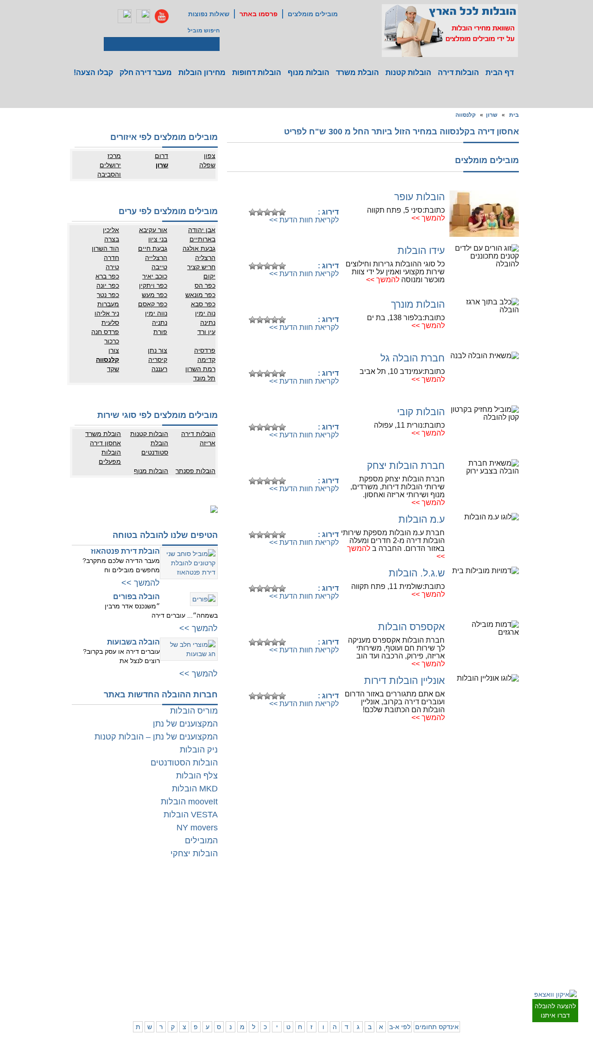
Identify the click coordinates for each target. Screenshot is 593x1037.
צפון (209, 155)
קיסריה (157, 359)
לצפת (365, 977)
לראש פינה (359, 987)
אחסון (127, 940)
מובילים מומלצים (313, 14)
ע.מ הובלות (421, 519)
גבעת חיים (152, 248)
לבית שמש (479, 977)
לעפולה (363, 950)
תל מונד (204, 378)
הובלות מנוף (308, 72)
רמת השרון (200, 369)
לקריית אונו (478, 943)
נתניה (159, 322)
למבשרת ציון (513, 996)
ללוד (285, 906)
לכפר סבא (360, 906)
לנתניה (401, 896)
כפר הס (205, 285)
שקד (113, 369)
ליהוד (485, 933)
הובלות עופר (419, 196)
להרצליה (362, 896)
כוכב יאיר (154, 276)
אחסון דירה (105, 443)
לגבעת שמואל (512, 943)
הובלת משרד (357, 72)
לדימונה (243, 959)
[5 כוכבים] (282, 212)
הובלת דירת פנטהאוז (125, 551)
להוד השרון (359, 915)
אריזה (207, 443)
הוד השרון (105, 248)
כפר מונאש (200, 294)
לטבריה (363, 968)
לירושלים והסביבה (518, 982)
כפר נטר (108, 294)
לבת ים (483, 924)
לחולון (521, 924)
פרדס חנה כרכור (105, 336)
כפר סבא (203, 304)
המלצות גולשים (153, 896)
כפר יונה (107, 285)
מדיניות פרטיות (153, 906)
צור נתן (157, 350)
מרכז (114, 155)
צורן (113, 350)
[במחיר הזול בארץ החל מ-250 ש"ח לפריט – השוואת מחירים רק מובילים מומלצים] (450, 30)
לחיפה (401, 940)
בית (514, 115)
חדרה (111, 257)
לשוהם (245, 915)
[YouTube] (162, 16)
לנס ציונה (279, 915)
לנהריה (400, 950)
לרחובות (280, 896)
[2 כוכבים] (260, 212)
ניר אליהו (107, 313)
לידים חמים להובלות (147, 999)
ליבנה (246, 906)
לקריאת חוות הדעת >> (304, 220)
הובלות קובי (421, 411)
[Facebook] (125, 16)
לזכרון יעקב (396, 968)
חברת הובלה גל (412, 358)
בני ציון (157, 239)
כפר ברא (107, 276)
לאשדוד (280, 950)
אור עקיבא (153, 230)
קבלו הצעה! (93, 72)
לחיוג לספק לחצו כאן (292, 197)
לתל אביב (517, 896)
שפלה (207, 165)
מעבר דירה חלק (146, 72)
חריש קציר (201, 267)
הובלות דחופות (256, 72)
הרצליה (205, 257)
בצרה (111, 239)
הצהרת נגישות (154, 915)
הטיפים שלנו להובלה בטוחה (165, 535)
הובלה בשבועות (133, 642)
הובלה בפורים (136, 597)
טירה (112, 267)
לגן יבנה (280, 924)
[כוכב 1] (252, 212)
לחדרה (401, 959)
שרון (492, 115)
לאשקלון (243, 950)
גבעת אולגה (199, 248)
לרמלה (245, 896)
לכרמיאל (399, 977)
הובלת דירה (157, 940)
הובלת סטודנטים (154, 447)
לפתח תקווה (477, 906)
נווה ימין (156, 313)
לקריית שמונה (393, 987)
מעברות (108, 304)
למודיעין (519, 952)
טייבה (159, 267)
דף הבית (500, 72)
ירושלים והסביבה (109, 169)
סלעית (110, 322)
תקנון (128, 906)
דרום (161, 155)
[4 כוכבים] (274, 212)
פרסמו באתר (259, 14)
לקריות (364, 940)
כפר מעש (154, 294)
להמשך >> (428, 218)
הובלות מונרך (418, 304)
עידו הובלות (421, 250)
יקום (209, 276)
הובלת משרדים (116, 950)
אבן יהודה (201, 230)
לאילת (283, 977)
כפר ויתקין (153, 285)
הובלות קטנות (408, 72)
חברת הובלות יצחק (406, 465)
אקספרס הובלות (411, 626)
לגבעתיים (517, 906)
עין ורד (206, 331)
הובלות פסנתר (195, 470)
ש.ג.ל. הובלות (417, 573)
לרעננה (400, 915)
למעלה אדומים (473, 987)
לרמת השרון (395, 906)
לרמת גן (482, 896)
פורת (160, 331)
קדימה (206, 359)
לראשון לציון (477, 915)
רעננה (159, 369)
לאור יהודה (515, 933)
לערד (247, 968)
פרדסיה (204, 350)
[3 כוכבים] (267, 212)
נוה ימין (205, 313)
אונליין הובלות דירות (404, 680)
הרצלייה (156, 257)
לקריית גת (278, 959)
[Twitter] (143, 16)
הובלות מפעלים (110, 457)
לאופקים (280, 968)
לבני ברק (518, 915)
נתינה (207, 322)
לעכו (367, 959)
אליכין (111, 230)
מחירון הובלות (202, 72)
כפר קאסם (152, 304)
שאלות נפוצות (208, 14)
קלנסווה (465, 115)
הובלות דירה (458, 72)
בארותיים (202, 239)
